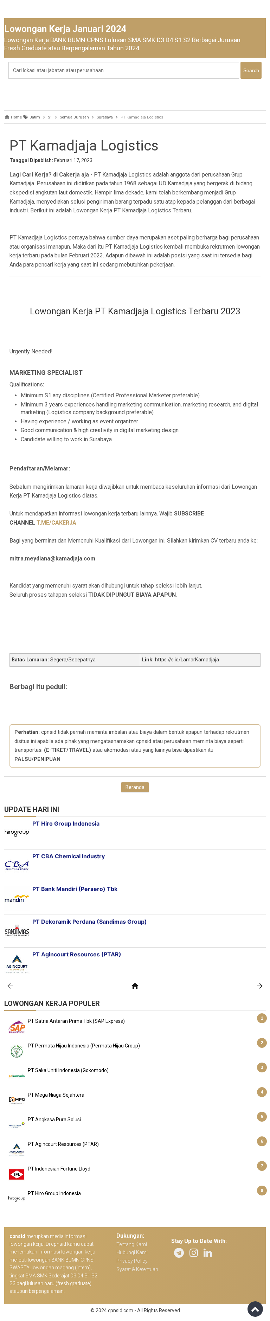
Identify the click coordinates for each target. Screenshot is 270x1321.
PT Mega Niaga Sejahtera (56, 1095)
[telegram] (179, 1252)
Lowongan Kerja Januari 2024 (65, 29)
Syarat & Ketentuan (137, 1269)
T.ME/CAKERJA (56, 522)
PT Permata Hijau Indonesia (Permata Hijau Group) (84, 1046)
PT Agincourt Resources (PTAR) (63, 1144)
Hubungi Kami (132, 1252)
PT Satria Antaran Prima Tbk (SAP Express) (76, 1021)
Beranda (135, 787)
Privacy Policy (132, 1261)
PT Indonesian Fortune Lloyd (59, 1169)
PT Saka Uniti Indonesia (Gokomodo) (68, 1070)
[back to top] (255, 1309)
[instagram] (194, 1252)
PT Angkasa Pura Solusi (54, 1119)
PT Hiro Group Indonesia (54, 1193)
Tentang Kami (131, 1244)
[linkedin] (208, 1252)
